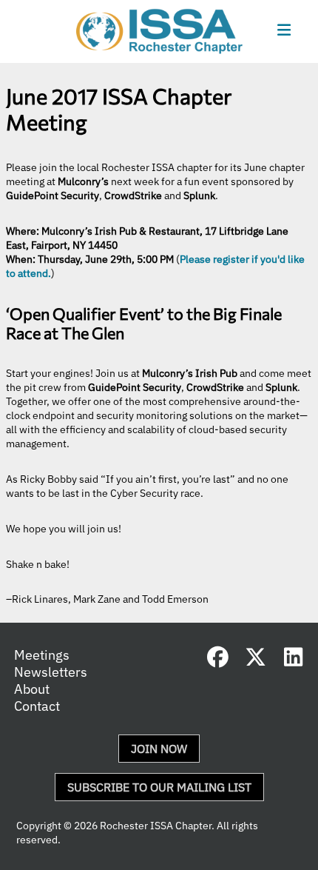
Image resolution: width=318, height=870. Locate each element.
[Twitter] (256, 660)
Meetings (42, 654)
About (32, 688)
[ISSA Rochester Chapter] (159, 31)
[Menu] (284, 30)
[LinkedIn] (293, 660)
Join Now (159, 748)
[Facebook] (218, 660)
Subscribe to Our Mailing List (159, 787)
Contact (37, 706)
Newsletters (50, 671)
